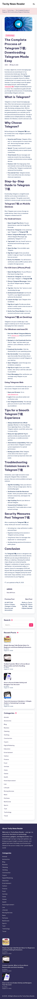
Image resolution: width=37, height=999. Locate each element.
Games (6, 773)
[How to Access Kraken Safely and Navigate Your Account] (7, 676)
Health (6, 777)
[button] (11, 592)
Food (5, 763)
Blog (5, 724)
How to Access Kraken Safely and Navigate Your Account (15, 683)
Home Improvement (10, 780)
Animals (6, 717)
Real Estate (7, 802)
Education (7, 749)
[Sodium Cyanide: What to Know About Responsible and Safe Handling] (7, 657)
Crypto (6, 742)
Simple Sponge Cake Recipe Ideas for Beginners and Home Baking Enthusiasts (17, 646)
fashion (6, 756)
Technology (10, 35)
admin (9, 589)
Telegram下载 (9, 86)
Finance (6, 759)
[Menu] (34, 3)
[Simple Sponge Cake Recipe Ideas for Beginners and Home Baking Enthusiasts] (7, 639)
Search (7, 620)
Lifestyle (6, 787)
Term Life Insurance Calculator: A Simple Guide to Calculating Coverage (17, 702)
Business (6, 728)
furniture (6, 766)
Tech (5, 809)
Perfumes (7, 798)
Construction (8, 738)
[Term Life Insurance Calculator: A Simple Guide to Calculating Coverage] (7, 695)
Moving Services (9, 791)
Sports (6, 805)
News (5, 794)
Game (6, 770)
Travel (6, 816)
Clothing (6, 735)
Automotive (7, 721)
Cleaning (6, 731)
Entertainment (8, 752)
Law (5, 784)
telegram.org (15, 335)
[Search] (31, 625)
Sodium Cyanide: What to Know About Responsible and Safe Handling (17, 665)
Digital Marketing (9, 745)
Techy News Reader (13, 3)
